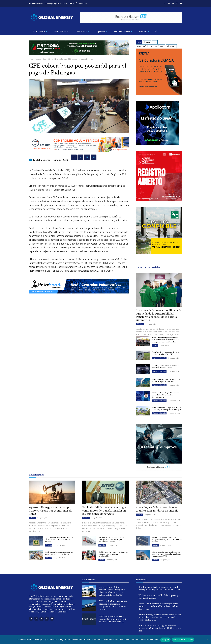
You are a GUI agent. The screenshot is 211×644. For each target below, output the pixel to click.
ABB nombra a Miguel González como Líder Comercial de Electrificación (165, 395)
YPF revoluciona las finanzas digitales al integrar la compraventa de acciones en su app (113, 605)
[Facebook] (164, 3)
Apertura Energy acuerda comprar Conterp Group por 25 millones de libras (50, 510)
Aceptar (165, 639)
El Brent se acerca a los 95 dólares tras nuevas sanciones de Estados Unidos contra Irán (160, 628)
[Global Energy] (31, 160)
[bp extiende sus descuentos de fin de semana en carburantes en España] (36, 540)
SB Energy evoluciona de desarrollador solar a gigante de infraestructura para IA (113, 619)
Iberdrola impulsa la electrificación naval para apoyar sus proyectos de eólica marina (159, 588)
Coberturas (140, 324)
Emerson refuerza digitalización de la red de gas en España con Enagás (166, 408)
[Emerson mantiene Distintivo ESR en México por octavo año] (143, 382)
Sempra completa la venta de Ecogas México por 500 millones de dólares (167, 539)
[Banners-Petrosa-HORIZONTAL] (79, 57)
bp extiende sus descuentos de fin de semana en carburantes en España (59, 539)
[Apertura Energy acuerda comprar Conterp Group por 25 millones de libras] (52, 492)
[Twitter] (177, 3)
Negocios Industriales (159, 358)
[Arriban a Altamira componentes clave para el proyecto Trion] (36, 555)
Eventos (155, 345)
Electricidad (47, 59)
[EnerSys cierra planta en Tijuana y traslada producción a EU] (143, 355)
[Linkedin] (173, 3)
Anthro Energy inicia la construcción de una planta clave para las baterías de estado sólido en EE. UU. (112, 591)
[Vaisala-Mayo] (159, 94)
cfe (154, 42)
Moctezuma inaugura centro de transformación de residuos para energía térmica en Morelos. (165, 339)
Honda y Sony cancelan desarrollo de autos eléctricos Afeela (166, 366)
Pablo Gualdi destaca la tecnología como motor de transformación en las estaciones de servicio (104, 510)
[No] (207, 639)
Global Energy (43, 160)
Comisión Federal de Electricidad (150, 46)
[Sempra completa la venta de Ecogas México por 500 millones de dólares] (143, 540)
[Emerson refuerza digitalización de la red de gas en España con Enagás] (143, 410)
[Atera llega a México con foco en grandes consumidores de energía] (159, 492)
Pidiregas (171, 46)
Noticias (38, 59)
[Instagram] (169, 3)
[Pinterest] (87, 157)
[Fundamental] (131, 17)
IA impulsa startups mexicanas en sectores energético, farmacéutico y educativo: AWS (166, 554)
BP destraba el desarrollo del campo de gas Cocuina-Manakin (159, 596)
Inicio (31, 59)
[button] (156, 31)
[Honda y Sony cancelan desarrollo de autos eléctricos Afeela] (143, 369)
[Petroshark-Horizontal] (79, 295)
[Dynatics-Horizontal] (79, 154)
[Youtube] (181, 3)
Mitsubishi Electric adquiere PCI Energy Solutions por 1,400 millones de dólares (111, 539)
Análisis (101, 560)
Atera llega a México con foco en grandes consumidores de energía (157, 508)
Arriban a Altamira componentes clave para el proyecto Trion (59, 553)
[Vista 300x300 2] (159, 253)
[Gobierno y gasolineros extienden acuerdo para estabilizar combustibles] (89, 555)
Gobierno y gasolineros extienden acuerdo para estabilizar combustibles (112, 554)
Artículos (32, 518)
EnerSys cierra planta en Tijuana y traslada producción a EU (166, 353)
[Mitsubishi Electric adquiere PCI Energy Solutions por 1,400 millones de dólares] (89, 540)
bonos (147, 42)
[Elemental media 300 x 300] (159, 200)
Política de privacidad (183, 639)
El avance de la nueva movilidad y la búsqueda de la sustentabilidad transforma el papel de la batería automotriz (159, 315)
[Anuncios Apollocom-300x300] (157, 143)
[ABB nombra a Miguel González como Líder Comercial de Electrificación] (143, 396)
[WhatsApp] (93, 157)
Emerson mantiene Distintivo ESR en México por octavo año (166, 380)
